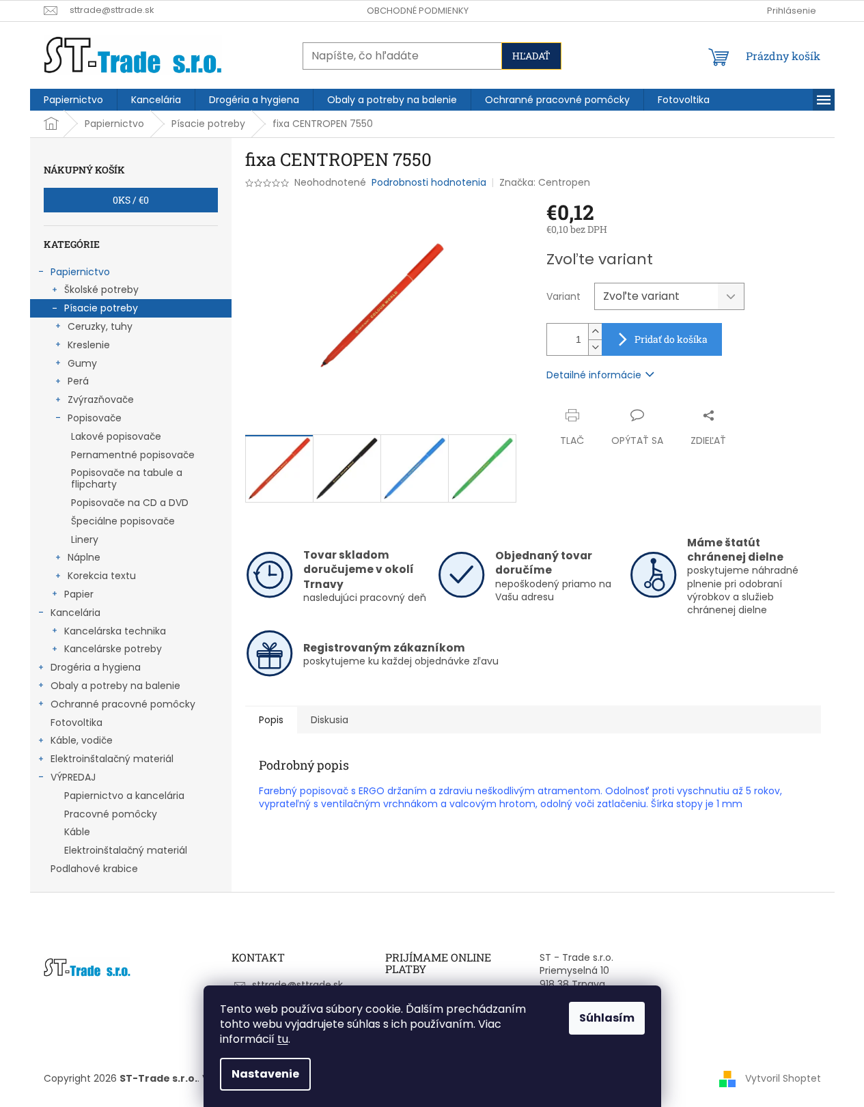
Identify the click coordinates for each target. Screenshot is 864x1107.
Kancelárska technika (115, 631)
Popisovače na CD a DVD (130, 502)
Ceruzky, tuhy (100, 326)
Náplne (84, 557)
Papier (79, 594)
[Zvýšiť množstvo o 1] (595, 331)
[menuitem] (73, 100)
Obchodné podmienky (418, 10)
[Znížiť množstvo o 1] (595, 347)
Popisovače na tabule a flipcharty (126, 478)
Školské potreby (101, 289)
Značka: (544, 182)
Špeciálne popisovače (123, 521)
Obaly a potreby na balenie (115, 685)
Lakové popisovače (116, 436)
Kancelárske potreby (113, 649)
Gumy (82, 363)
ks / (131, 199)
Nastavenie (265, 1074)
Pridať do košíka (671, 339)
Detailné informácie (593, 375)
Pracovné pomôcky (110, 814)
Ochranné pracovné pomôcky (123, 704)
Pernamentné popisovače (133, 455)
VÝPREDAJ (73, 777)
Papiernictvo (80, 272)
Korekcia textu (102, 576)
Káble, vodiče (82, 740)
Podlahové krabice (94, 868)
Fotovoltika (76, 722)
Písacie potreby (101, 308)
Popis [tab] (271, 720)
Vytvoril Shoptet (783, 1078)
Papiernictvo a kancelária (124, 795)
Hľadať (531, 55)
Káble (77, 832)
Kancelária (75, 612)
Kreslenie (89, 345)
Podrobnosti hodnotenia (429, 182)
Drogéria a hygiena (96, 667)
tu (282, 1039)
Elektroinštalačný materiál (112, 759)
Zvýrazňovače (101, 399)
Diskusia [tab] (329, 720)
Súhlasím (607, 1018)
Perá (78, 381)
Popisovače (95, 418)
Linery (84, 539)
